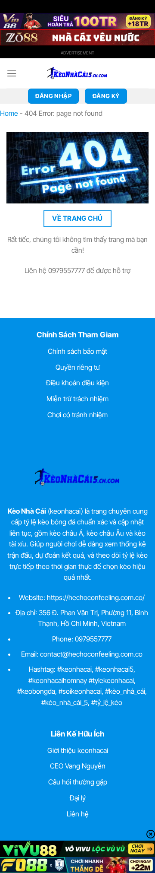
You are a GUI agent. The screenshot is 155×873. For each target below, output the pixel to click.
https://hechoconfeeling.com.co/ (96, 597)
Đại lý (78, 798)
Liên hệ (78, 814)
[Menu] (11, 73)
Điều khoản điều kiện (77, 382)
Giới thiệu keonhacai (77, 750)
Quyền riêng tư (78, 367)
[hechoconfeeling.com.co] (77, 73)
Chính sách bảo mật (77, 351)
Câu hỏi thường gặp (77, 782)
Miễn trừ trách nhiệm (77, 398)
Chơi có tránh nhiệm (77, 414)
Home (9, 113)
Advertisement (77, 52)
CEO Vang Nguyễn (77, 766)
